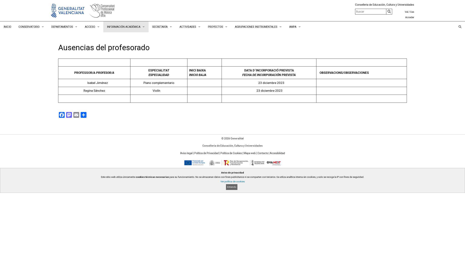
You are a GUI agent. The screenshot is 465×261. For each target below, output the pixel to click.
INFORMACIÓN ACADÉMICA (123, 26)
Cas (412, 12)
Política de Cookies (231, 153)
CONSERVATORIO (29, 26)
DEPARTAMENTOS (62, 26)
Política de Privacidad (206, 153)
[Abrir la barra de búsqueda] (460, 26)
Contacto (263, 153)
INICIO (7, 26)
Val (406, 12)
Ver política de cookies (233, 181)
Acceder (409, 17)
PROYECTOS (215, 26)
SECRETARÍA (160, 26)
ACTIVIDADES (187, 26)
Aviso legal (186, 153)
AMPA (292, 26)
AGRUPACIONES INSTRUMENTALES (256, 26)
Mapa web (250, 153)
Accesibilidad (277, 153)
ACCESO (90, 26)
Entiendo (231, 187)
